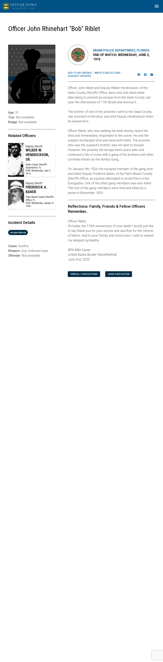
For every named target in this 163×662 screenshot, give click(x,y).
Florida (143, 50)
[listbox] (31, 232)
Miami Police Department (114, 50)
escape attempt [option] (18, 232)
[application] (31, 302)
